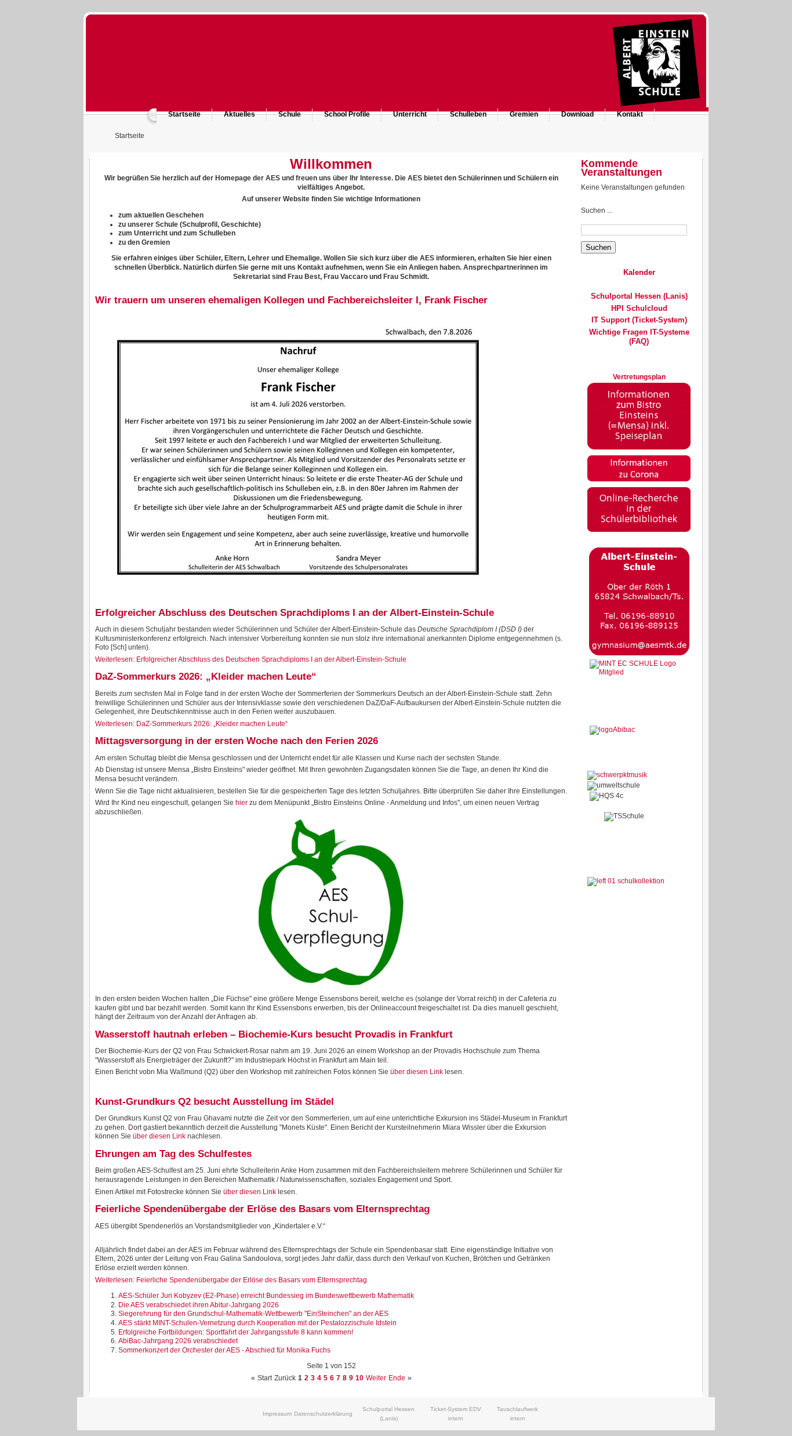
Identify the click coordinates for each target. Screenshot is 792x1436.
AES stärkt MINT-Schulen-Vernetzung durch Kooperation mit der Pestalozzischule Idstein (257, 1323)
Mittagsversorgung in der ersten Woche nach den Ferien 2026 (236, 740)
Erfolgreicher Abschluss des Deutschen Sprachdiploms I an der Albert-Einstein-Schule (294, 612)
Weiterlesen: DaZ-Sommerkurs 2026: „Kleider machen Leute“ (191, 724)
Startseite (184, 114)
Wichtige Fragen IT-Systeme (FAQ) (639, 337)
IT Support (610, 320)
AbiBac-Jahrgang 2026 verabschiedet (178, 1341)
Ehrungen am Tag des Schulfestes (173, 1153)
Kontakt (630, 114)
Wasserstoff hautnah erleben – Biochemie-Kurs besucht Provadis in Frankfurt (274, 1034)
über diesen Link (416, 1072)
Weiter (376, 1378)
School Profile (347, 114)
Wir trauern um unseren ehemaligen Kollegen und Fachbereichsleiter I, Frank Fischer (291, 300)
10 (359, 1378)
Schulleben (468, 114)
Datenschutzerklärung (323, 1413)
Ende (396, 1378)
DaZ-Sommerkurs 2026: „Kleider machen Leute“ (206, 676)
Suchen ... (596, 210)
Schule (289, 114)
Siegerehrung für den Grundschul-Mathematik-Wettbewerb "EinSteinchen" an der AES (253, 1314)
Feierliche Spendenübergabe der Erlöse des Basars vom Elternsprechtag (262, 1208)
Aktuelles (239, 114)
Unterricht (410, 114)
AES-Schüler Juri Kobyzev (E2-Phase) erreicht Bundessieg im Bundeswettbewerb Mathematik (266, 1296)
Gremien (524, 114)
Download (577, 114)
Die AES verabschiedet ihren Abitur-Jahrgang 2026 (198, 1305)
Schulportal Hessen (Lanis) (639, 296)
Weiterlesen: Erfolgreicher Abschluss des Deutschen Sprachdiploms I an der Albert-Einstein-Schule (250, 659)
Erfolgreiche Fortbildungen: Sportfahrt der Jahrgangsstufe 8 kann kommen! (235, 1332)
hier (241, 803)
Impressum (277, 1413)
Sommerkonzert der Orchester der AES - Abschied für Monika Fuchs (224, 1350)
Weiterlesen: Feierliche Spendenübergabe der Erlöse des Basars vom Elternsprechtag (231, 1280)
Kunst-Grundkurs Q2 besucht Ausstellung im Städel (214, 1101)
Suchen (598, 247)
